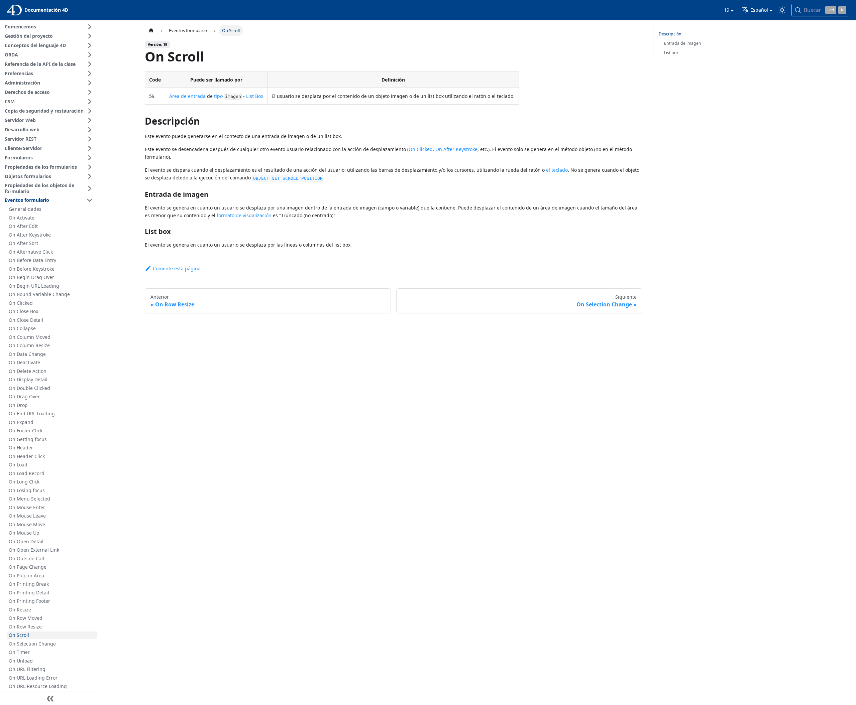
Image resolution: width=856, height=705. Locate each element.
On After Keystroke (456, 149)
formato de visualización (244, 215)
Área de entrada (187, 96)
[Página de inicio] (151, 30)
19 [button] (726, 10)
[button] (50, 27)
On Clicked (421, 149)
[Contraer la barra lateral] (50, 698)
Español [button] (759, 10)
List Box (254, 96)
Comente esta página (177, 268)
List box (671, 52)
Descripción (670, 34)
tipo (218, 96)
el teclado (557, 170)
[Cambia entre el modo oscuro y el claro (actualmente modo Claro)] (782, 10)
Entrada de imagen (682, 43)
